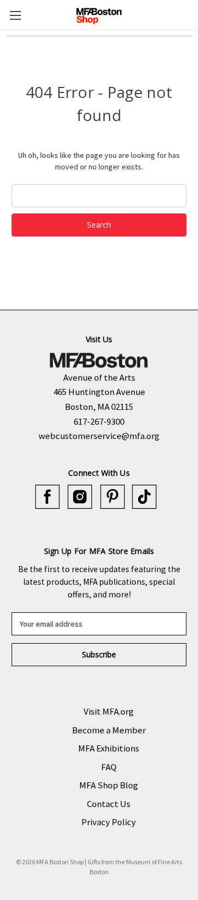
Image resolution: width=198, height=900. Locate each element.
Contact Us (108, 804)
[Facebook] (47, 497)
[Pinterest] (112, 497)
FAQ (109, 767)
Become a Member (109, 730)
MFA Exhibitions (108, 748)
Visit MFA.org (109, 711)
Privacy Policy (108, 822)
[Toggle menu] (15, 15)
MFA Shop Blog (108, 785)
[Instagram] (80, 497)
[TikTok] (144, 497)
